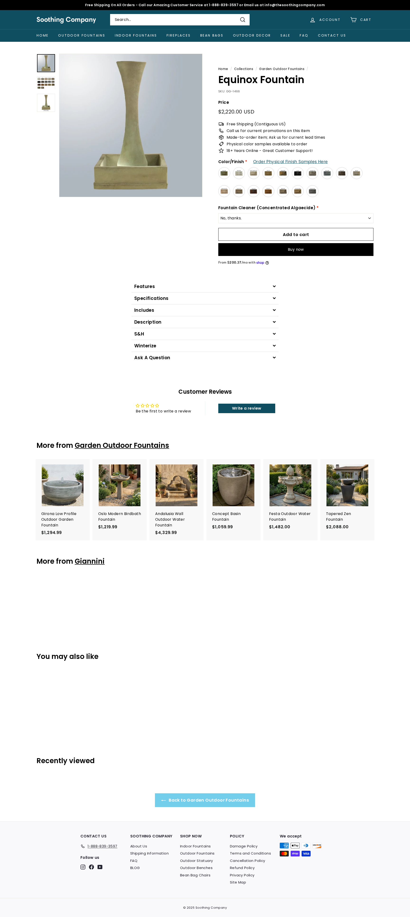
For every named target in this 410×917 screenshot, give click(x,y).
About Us (138, 846)
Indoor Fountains (136, 35)
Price (223, 102)
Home (43, 35)
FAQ (304, 35)
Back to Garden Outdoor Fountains (208, 800)
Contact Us (332, 35)
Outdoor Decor (252, 35)
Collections (243, 69)
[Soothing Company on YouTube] (100, 867)
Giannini (90, 561)
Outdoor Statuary (196, 860)
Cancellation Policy (247, 860)
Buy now (296, 249)
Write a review (246, 408)
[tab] (205, 286)
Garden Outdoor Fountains (281, 69)
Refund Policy (242, 867)
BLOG (135, 867)
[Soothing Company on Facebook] (91, 867)
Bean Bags (212, 35)
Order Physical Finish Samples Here (290, 162)
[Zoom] (130, 125)
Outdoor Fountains (81, 35)
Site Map (238, 882)
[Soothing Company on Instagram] (82, 867)
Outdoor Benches (196, 867)
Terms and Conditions (250, 853)
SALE (285, 35)
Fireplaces (179, 35)
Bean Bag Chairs (195, 875)
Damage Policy (243, 846)
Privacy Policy (242, 875)
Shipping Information (149, 853)
